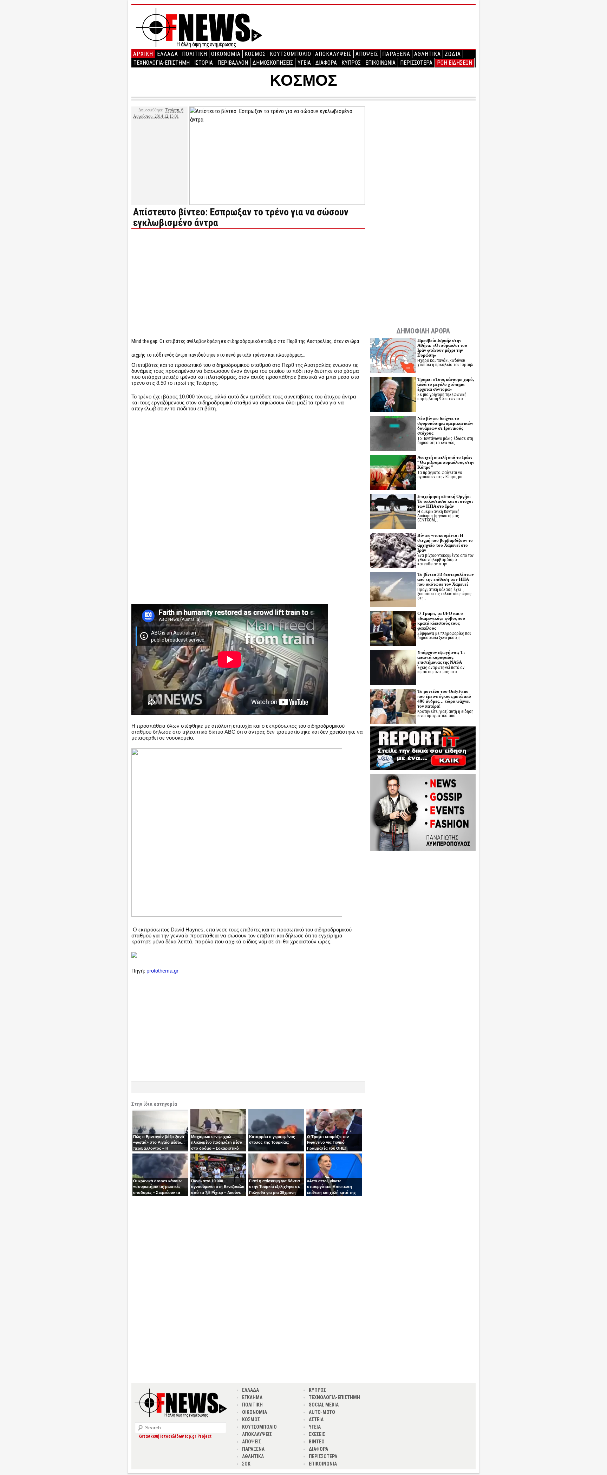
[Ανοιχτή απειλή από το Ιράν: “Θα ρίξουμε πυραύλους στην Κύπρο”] (393, 473)
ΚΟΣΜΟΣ (255, 54)
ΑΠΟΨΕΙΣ (366, 54)
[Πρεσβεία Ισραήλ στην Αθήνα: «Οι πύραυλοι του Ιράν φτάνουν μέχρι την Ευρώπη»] (393, 356)
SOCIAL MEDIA (324, 1405)
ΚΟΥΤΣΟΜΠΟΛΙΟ (290, 54)
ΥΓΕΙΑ (304, 62)
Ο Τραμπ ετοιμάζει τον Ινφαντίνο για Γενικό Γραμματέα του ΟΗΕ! (328, 1142)
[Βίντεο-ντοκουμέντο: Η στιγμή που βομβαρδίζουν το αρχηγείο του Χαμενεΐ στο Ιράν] (393, 551)
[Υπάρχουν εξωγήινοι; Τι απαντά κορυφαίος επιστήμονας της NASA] (393, 668)
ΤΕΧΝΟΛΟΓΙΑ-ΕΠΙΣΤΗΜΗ (161, 62)
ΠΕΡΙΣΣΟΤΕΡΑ (416, 62)
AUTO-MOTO (322, 1412)
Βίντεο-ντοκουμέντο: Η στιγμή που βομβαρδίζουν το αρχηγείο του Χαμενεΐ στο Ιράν (445, 543)
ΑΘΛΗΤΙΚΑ (427, 54)
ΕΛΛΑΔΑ (167, 54)
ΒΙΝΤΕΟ (317, 1441)
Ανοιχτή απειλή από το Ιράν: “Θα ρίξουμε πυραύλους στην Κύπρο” (445, 462)
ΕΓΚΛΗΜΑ (252, 1397)
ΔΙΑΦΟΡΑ (326, 62)
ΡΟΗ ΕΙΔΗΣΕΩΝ (454, 62)
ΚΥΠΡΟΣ (351, 62)
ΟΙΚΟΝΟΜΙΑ (226, 54)
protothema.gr (162, 971)
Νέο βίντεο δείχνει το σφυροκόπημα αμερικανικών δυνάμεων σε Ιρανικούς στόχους (445, 426)
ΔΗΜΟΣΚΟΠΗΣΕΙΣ (273, 62)
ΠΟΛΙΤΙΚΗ (194, 54)
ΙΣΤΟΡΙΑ (203, 62)
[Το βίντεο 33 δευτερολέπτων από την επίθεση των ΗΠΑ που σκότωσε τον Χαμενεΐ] (393, 590)
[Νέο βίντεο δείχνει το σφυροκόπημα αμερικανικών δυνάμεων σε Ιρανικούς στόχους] (393, 434)
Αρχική (143, 54)
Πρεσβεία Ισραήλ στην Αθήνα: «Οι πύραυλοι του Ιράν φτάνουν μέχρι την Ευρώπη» (442, 348)
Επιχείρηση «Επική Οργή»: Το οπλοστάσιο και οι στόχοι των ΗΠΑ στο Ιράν (445, 501)
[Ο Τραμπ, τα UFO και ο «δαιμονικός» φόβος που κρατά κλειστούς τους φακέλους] (393, 629)
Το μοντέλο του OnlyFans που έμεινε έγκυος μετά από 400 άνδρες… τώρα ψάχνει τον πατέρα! (444, 699)
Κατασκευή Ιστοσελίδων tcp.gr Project (174, 1436)
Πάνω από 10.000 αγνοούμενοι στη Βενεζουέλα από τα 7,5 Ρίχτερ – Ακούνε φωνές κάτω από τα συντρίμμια (217, 1192)
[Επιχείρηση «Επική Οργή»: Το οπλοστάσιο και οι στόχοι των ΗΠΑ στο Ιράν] (393, 512)
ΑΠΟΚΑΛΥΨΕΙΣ (333, 54)
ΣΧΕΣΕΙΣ (317, 1434)
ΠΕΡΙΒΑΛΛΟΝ (232, 62)
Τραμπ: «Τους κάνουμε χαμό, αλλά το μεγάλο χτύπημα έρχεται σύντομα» (445, 384)
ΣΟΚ (246, 1464)
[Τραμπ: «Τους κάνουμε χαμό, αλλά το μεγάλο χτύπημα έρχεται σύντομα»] (393, 395)
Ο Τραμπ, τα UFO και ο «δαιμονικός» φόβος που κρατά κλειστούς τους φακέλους (441, 621)
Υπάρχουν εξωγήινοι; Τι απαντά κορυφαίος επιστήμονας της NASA (441, 657)
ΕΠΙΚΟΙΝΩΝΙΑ (380, 62)
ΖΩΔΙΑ (453, 54)
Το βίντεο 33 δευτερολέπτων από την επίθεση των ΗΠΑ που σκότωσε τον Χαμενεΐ (445, 579)
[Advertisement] (190, 283)
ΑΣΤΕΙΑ (316, 1419)
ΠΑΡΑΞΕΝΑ (396, 54)
